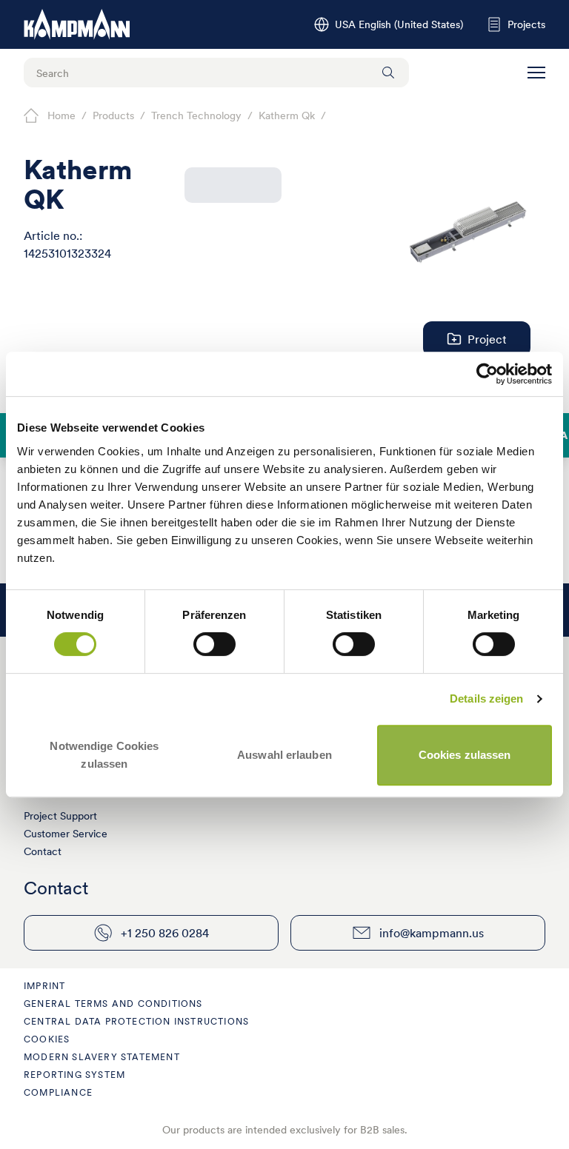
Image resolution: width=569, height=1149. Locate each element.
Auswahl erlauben (284, 754)
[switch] (214, 644)
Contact (42, 851)
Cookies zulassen (465, 754)
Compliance (58, 1092)
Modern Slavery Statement (102, 1056)
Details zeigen (486, 698)
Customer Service (65, 833)
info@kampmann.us (431, 932)
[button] (536, 72)
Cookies (47, 1039)
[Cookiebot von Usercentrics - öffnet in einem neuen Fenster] (487, 374)
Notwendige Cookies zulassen (104, 755)
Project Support (60, 816)
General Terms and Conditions (113, 1003)
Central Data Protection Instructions (136, 1021)
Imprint (44, 985)
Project (487, 339)
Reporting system (74, 1074)
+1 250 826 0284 (165, 932)
